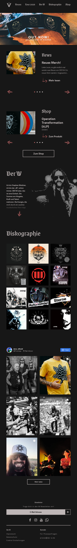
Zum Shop (38, 153)
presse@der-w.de (47, 538)
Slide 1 (34, 91)
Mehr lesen (54, 80)
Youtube (41, 520)
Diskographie (55, 4)
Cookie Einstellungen (15, 540)
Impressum (11, 534)
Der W (42, 4)
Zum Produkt (55, 136)
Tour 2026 (30, 4)
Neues (18, 4)
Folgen (67, 350)
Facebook (30, 520)
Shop (67, 4)
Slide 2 (37, 91)
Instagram (36, 520)
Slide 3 (39, 91)
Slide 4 (42, 91)
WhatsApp (47, 520)
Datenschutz (11, 537)
